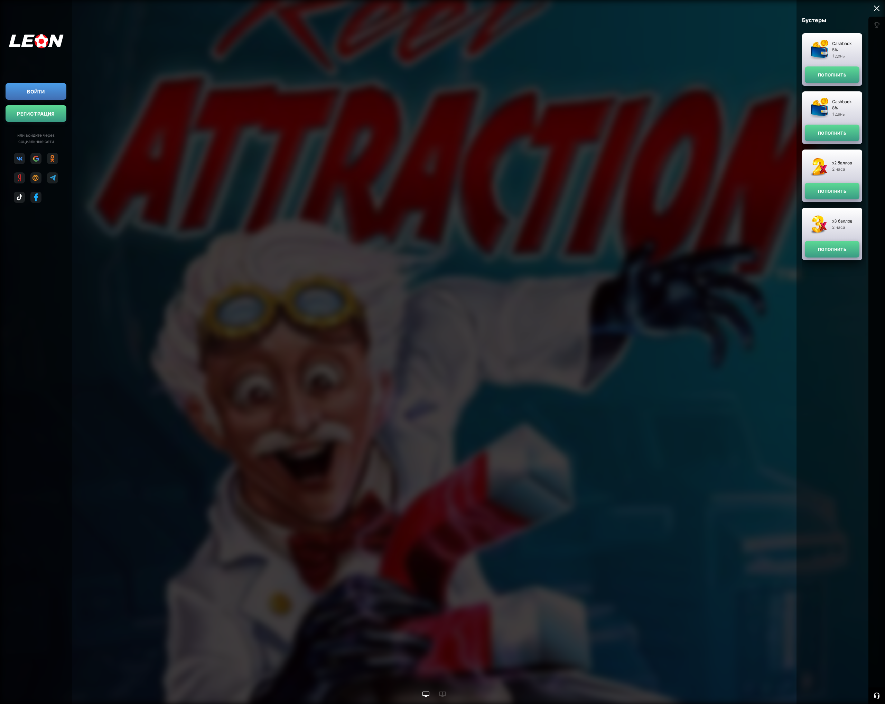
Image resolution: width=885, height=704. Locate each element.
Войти (36, 91)
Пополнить (832, 75)
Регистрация (36, 114)
